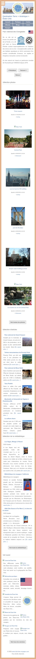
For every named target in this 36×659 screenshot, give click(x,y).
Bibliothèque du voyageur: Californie (17, 474)
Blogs (18, 25)
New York (19, 127)
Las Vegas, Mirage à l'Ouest (14, 441)
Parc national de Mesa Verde (14, 368)
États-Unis (7, 19)
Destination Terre (10, 16)
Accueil (7, 22)
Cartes (28, 22)
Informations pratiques (11, 576)
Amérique (23, 16)
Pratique (18, 22)
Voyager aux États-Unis (11, 626)
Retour (18, 75)
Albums (7, 25)
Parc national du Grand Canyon (15, 335)
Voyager (7, 28)
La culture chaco (10, 418)
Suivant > (23, 70)
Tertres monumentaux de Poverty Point (17, 352)
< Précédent (12, 70)
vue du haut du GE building (18, 189)
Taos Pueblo (9, 383)
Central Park (18, 150)
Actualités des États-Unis (11, 594)
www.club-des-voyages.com (20, 651)
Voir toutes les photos (17, 322)
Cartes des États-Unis (10, 560)
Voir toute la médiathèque (17, 547)
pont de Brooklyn (18, 227)
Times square (18, 111)
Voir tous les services (18, 642)
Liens (28, 25)
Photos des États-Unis (10, 612)
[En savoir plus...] (15, 364)
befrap (18, 117)
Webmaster (18, 155)
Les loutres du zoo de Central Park (18, 307)
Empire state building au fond (18, 268)
